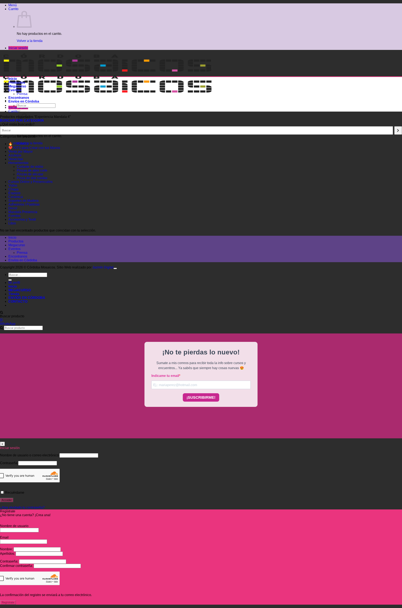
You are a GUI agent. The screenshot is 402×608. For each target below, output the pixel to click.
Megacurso (17, 86)
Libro (12, 223)
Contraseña (8, 463)
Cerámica (15, 197)
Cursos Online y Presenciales (30, 182)
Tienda (13, 294)
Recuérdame (14, 492)
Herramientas (18, 163)
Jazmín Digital (102, 267)
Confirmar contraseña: (17, 566)
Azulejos (14, 155)
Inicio (12, 79)
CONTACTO (17, 301)
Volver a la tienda (30, 41)
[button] (12, 5)
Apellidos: (8, 553)
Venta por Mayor (20, 151)
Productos (16, 82)
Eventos (15, 90)
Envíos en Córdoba (23, 101)
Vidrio (12, 185)
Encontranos (18, 97)
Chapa (13, 189)
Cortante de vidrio (30, 166)
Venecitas (15, 159)
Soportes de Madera (23, 200)
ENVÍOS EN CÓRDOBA (26, 297)
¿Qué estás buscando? (17, 124)
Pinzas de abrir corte (32, 170)
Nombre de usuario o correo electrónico (29, 455)
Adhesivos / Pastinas (24, 204)
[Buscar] (398, 130)
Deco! (12, 208)
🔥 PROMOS (18, 144)
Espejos (14, 193)
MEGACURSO (19, 290)
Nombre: (7, 549)
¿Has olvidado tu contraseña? (22, 507)
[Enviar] (18, 110)
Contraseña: (9, 561)
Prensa (22, 94)
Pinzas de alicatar (30, 174)
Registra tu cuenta (13, 519)
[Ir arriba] (115, 268)
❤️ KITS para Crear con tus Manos (34, 148)
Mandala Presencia (22, 212)
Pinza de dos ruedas (32, 178)
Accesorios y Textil (22, 219)
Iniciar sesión (18, 48)
